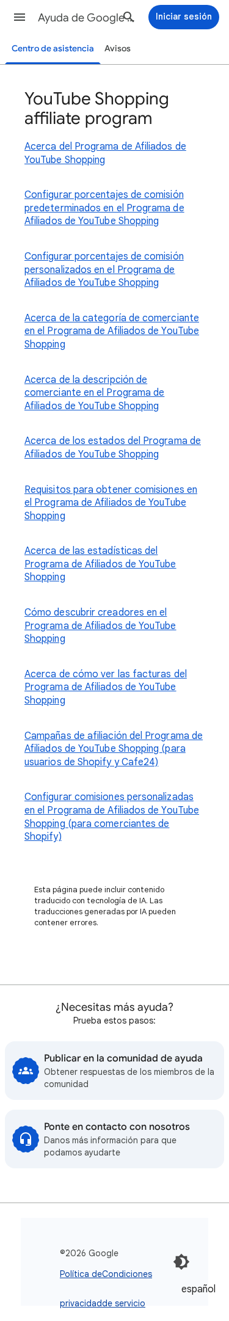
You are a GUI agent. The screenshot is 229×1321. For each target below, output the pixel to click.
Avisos (117, 48)
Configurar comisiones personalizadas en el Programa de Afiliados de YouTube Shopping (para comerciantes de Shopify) (111, 817)
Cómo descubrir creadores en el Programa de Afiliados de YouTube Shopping (100, 625)
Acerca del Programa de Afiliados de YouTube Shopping (105, 153)
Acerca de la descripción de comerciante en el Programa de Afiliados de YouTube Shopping (94, 393)
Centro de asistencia (53, 48)
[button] (19, 17)
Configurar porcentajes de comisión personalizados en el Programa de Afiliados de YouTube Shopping (104, 269)
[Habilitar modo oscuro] (181, 1261)
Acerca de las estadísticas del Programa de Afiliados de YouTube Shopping (100, 564)
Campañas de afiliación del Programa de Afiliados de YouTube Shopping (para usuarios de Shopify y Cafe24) (113, 749)
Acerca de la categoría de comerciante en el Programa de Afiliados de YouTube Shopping (111, 331)
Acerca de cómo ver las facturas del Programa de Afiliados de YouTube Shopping (105, 687)
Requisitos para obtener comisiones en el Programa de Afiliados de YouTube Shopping (110, 503)
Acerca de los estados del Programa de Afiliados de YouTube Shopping (112, 447)
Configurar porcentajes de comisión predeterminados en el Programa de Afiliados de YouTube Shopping (104, 208)
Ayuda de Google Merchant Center (87, 17)
